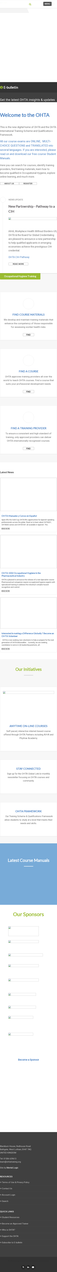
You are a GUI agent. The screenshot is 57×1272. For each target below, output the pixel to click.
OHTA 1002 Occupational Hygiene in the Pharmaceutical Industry (21, 574)
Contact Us (7, 1188)
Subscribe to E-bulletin (12, 1242)
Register (28, 184)
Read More (6, 528)
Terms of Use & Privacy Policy (15, 1182)
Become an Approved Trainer (15, 1223)
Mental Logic (12, 1167)
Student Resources (10, 1217)
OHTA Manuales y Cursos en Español (19, 515)
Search (5, 1201)
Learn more (28, 746)
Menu (47, 4)
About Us (9, 184)
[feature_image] (28, 494)
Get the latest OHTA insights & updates (27, 100)
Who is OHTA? (8, 1230)
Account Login (8, 1195)
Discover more (28, 1119)
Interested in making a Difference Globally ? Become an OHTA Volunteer (28, 634)
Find (28, 335)
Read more (18, 264)
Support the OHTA (10, 1236)
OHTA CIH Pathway (18, 257)
